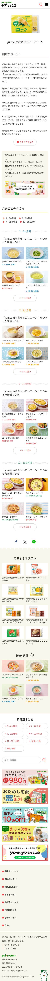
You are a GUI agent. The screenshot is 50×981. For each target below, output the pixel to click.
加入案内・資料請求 (9, 959)
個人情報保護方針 (8, 963)
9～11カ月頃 (11, 222)
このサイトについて (11, 945)
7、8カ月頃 (27, 218)
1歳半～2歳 (36, 741)
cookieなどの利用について (12, 967)
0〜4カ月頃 (12, 726)
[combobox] (25, 760)
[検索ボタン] (44, 760)
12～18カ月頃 (29, 222)
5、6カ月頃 (11, 218)
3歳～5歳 (11, 749)
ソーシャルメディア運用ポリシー (14, 971)
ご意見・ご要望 (10, 948)
